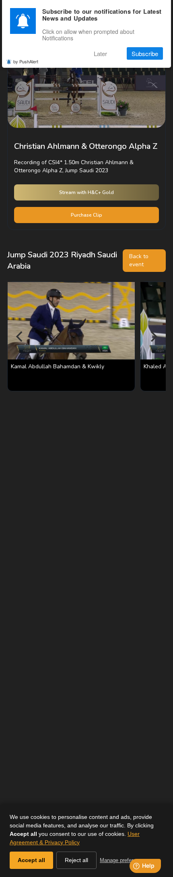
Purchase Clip (86, 215)
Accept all (31, 860)
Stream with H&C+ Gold (86, 192)
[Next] (153, 336)
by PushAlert (25, 61)
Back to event (138, 260)
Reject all (76, 860)
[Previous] (20, 336)
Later (100, 53)
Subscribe (145, 53)
